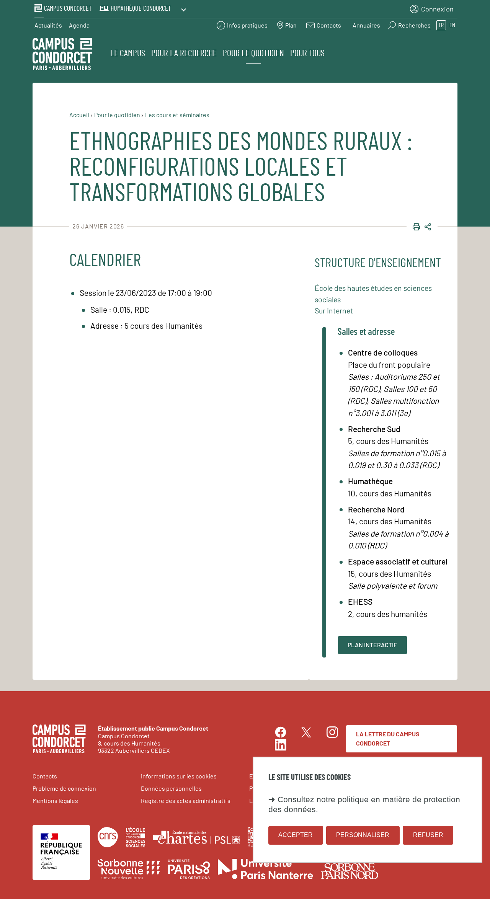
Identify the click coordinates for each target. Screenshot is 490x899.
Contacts (45, 776)
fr (441, 25)
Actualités (48, 25)
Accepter (295, 835)
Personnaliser (362, 835)
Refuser (428, 835)
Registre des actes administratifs (185, 800)
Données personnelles (171, 788)
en (452, 25)
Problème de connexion (64, 788)
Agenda (79, 25)
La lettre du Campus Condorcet (388, 738)
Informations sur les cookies (179, 776)
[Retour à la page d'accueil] (62, 55)
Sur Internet (334, 310)
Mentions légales (55, 800)
